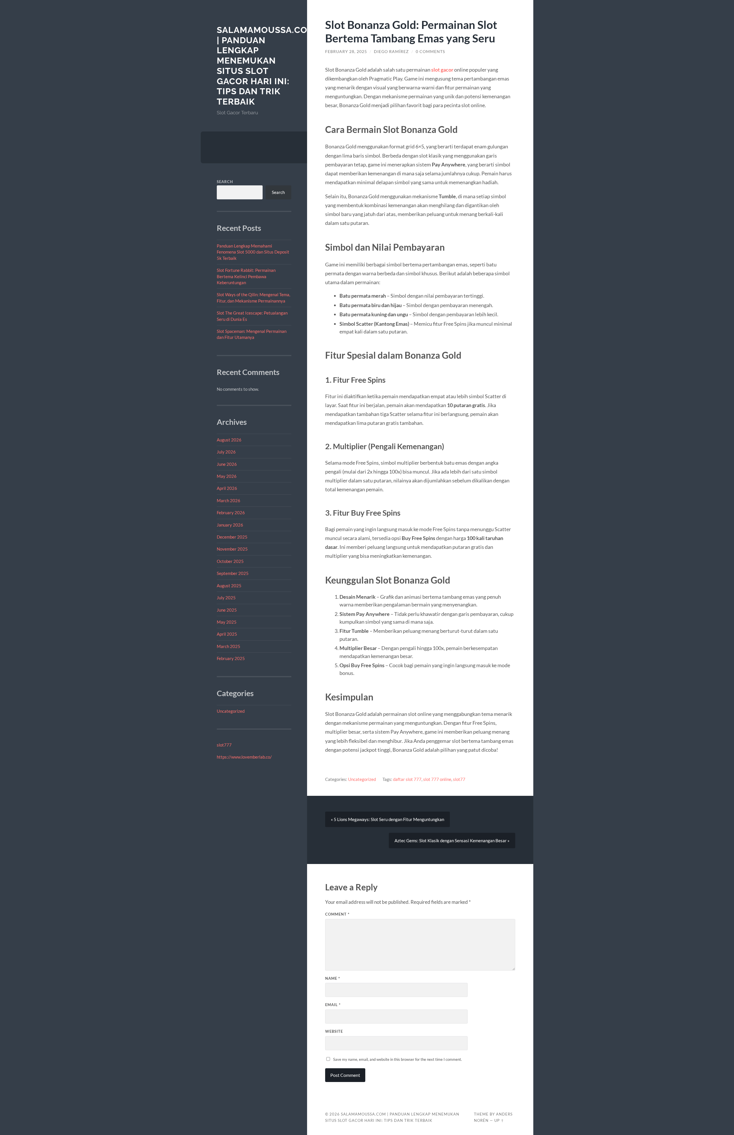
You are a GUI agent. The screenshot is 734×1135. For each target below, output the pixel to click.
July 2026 (226, 451)
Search (225, 181)
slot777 (224, 744)
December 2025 (232, 536)
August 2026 (229, 439)
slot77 (459, 779)
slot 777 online (437, 779)
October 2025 (230, 561)
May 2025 (227, 622)
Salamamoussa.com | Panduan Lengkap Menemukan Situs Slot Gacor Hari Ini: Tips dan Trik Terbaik (266, 66)
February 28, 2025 (346, 51)
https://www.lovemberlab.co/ (244, 756)
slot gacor (442, 69)
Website (334, 1031)
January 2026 (230, 524)
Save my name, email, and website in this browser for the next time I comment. (397, 1059)
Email (333, 1004)
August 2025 (229, 585)
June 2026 (227, 464)
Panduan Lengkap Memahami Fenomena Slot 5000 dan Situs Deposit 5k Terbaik (253, 252)
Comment (337, 914)
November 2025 (232, 548)
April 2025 (227, 634)
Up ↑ (499, 1120)
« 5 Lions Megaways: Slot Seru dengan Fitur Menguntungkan (387, 819)
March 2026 (228, 500)
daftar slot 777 (407, 779)
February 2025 (231, 658)
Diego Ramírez (391, 51)
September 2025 (233, 573)
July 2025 (226, 597)
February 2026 (231, 512)
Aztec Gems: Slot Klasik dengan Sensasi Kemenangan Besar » (452, 840)
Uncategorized (231, 711)
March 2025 (228, 646)
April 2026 (227, 488)
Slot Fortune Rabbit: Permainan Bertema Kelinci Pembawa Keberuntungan (246, 276)
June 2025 (227, 609)
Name (332, 978)
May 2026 (227, 476)
